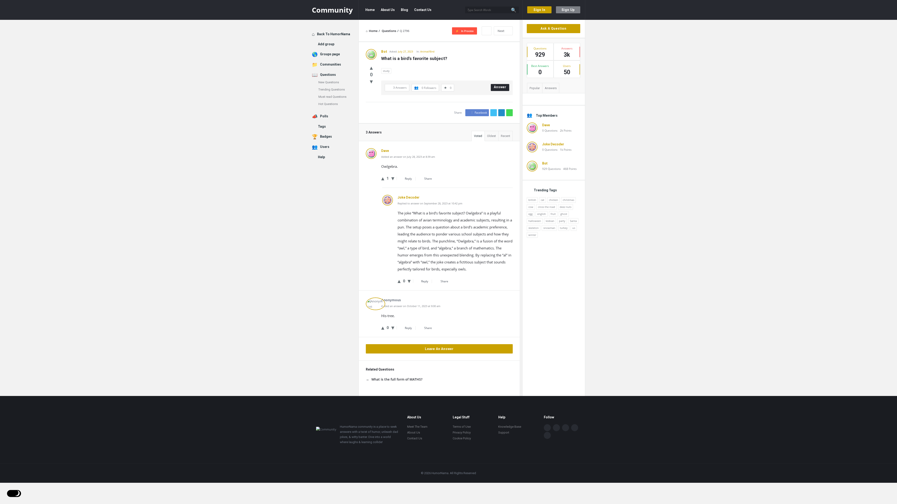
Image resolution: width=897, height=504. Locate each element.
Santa (573, 221)
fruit (553, 214)
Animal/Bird (427, 51)
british (532, 200)
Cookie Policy (462, 438)
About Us (388, 10)
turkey (564, 228)
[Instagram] (574, 427)
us (573, 228)
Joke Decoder (553, 144)
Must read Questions (332, 96)
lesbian (550, 221)
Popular (535, 88)
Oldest (491, 136)
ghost (563, 214)
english (541, 214)
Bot (545, 163)
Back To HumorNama (333, 34)
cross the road (546, 207)
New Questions (328, 82)
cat (542, 200)
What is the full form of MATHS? (396, 379)
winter (532, 235)
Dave (546, 125)
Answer (500, 87)
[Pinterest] (547, 435)
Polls (324, 116)
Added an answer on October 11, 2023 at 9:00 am (410, 306)
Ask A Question (553, 28)
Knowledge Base (509, 426)
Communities (330, 64)
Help (321, 157)
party (562, 221)
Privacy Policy (462, 432)
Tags (322, 126)
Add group (326, 44)
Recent (505, 136)
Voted (478, 136)
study (386, 71)
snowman (549, 228)
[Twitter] (556, 427)
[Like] (371, 67)
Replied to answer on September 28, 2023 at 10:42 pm (430, 203)
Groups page (330, 54)
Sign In (539, 10)
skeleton (533, 228)
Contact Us (422, 10)
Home (370, 10)
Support (503, 432)
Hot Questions (328, 104)
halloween (534, 221)
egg (530, 214)
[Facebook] (547, 427)
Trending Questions (331, 89)
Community (332, 10)
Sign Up (568, 10)
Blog (404, 10)
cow (530, 207)
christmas (568, 200)
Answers (551, 88)
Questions (328, 75)
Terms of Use (462, 426)
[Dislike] (371, 81)
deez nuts (565, 207)
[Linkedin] (565, 427)
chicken (553, 200)
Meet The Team (417, 426)
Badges (326, 136)
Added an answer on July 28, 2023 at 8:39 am (408, 156)
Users (324, 147)
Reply (408, 179)
